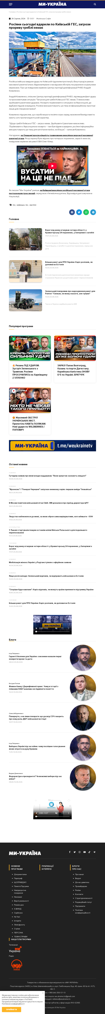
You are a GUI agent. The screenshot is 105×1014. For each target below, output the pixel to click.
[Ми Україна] (52, 4)
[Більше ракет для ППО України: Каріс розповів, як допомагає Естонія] (25, 271)
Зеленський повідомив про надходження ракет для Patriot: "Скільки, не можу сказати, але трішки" (70, 292)
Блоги (12, 639)
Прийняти (11, 1009)
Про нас (76, 869)
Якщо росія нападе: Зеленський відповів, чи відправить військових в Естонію (46, 576)
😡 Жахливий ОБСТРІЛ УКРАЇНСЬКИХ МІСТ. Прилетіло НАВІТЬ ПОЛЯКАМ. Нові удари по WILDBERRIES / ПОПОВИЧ (29, 423)
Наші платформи (21, 939)
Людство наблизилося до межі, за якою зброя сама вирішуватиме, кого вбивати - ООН (51, 516)
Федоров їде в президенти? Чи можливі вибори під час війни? (35, 777)
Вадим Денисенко (16, 773)
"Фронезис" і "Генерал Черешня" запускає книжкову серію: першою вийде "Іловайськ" (50, 489)
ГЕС (14, 205)
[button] (72, 212)
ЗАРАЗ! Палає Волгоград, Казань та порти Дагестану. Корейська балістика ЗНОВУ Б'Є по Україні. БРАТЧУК (73, 370)
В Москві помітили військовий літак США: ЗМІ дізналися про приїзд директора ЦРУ (48, 503)
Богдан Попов (14, 683)
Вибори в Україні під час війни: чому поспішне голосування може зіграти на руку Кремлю (37, 747)
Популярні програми (21, 326)
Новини (12, 472)
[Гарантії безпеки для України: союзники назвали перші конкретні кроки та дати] (83, 658)
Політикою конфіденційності (13, 1004)
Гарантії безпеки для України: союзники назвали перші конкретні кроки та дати (35, 657)
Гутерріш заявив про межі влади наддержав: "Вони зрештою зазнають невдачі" (47, 476)
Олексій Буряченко (16, 713)
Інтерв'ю (47, 869)
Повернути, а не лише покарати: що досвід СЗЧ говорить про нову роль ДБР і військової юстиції (36, 717)
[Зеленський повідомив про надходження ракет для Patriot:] (25, 300)
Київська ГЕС (22, 205)
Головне (13, 543)
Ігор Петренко (14, 653)
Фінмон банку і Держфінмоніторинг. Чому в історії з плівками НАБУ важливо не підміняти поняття (33, 687)
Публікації (48, 866)
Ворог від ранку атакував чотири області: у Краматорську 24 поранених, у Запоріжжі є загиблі (69, 231)
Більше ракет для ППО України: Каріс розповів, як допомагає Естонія (69, 263)
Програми (17, 869)
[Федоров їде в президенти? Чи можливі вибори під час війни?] (83, 778)
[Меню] (10, 4)
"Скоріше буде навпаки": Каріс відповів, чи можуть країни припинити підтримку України (51, 589)
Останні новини (18, 464)
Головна (12, 12)
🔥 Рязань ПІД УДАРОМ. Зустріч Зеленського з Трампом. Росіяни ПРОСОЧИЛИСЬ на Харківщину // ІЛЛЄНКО (29, 371)
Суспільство (14, 527)
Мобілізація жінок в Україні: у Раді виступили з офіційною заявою (40, 562)
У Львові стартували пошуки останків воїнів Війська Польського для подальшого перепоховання (48, 531)
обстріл (32, 205)
